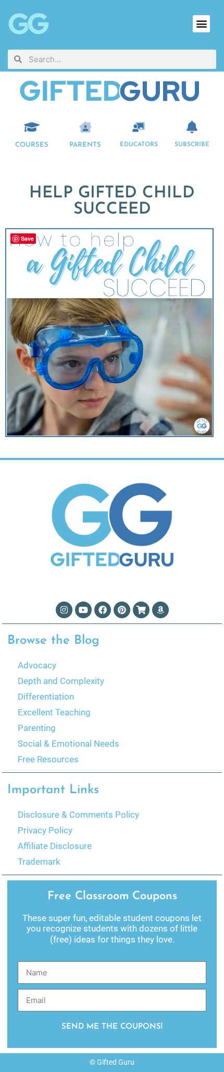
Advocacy (37, 665)
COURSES (31, 145)
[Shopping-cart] (141, 610)
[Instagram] (64, 610)
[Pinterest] (122, 610)
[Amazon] (160, 610)
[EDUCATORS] (138, 127)
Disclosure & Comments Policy (78, 814)
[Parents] (85, 127)
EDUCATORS (139, 145)
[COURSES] (32, 127)
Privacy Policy (45, 830)
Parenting (37, 728)
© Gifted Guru (112, 1062)
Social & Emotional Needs (68, 743)
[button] (201, 23)
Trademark (39, 861)
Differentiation (46, 696)
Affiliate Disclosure (55, 846)
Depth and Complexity (61, 681)
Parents (85, 145)
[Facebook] (102, 610)
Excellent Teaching (54, 712)
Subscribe (192, 145)
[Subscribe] (192, 127)
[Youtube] (83, 610)
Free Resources (48, 759)
